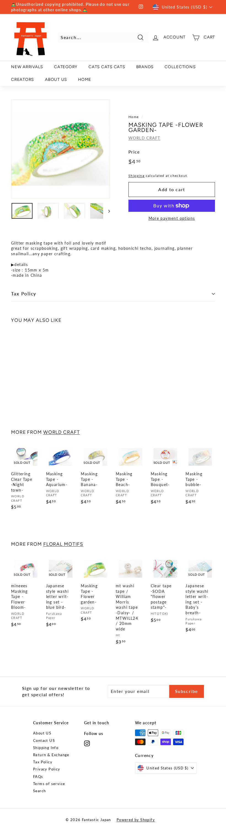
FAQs (38, 776)
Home (133, 117)
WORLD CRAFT (144, 138)
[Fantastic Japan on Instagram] (87, 743)
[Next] (106, 210)
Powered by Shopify (136, 820)
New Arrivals (27, 66)
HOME (84, 79)
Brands (145, 66)
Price (134, 151)
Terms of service (49, 783)
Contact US (44, 740)
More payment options (172, 218)
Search (39, 791)
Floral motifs (63, 544)
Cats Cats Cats (106, 66)
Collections (180, 66)
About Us (56, 79)
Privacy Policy (46, 769)
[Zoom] (60, 149)
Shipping (136, 176)
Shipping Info (45, 747)
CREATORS (22, 79)
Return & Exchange (51, 755)
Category (65, 66)
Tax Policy (23, 294)
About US (42, 733)
